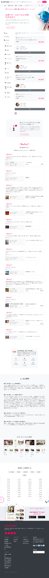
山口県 (29, 492)
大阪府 (38, 472)
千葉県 (8, 498)
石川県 (19, 481)
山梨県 (19, 485)
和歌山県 (30, 483)
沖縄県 (40, 496)
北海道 (8, 479)
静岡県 (19, 490)
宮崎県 (40, 492)
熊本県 (40, 488)
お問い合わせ (26, 543)
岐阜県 (19, 488)
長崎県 (40, 486)
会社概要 (6, 539)
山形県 (8, 488)
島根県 (29, 486)
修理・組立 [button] (10, 5)
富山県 (19, 479)
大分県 (40, 490)
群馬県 (8, 496)
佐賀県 (40, 485)
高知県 (40, 481)
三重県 (19, 494)
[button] (16, 359)
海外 (40, 498)
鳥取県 (29, 485)
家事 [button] (16, 5)
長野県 (19, 486)
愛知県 (19, 492)
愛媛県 (40, 479)
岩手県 (8, 483)
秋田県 (8, 486)
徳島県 (29, 494)
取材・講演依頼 (7, 560)
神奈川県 (25, 472)
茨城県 (8, 492)
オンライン (40, 500)
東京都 (18, 472)
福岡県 (40, 483)
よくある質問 (26, 541)
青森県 (8, 481)
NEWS (15, 541)
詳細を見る (28, 355)
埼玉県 (32, 472)
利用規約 (6, 541)
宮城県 (8, 485)
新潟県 (8, 500)
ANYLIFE (16, 539)
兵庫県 (29, 479)
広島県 (29, 490)
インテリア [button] (26, 5)
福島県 (8, 490)
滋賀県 (19, 496)
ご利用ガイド (26, 539)
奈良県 (29, 481)
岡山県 (29, 488)
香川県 (29, 496)
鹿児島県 (40, 494)
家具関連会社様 (7, 558)
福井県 (19, 483)
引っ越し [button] (21, 5)
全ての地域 (11, 472)
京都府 (24, 475)
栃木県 (8, 494)
